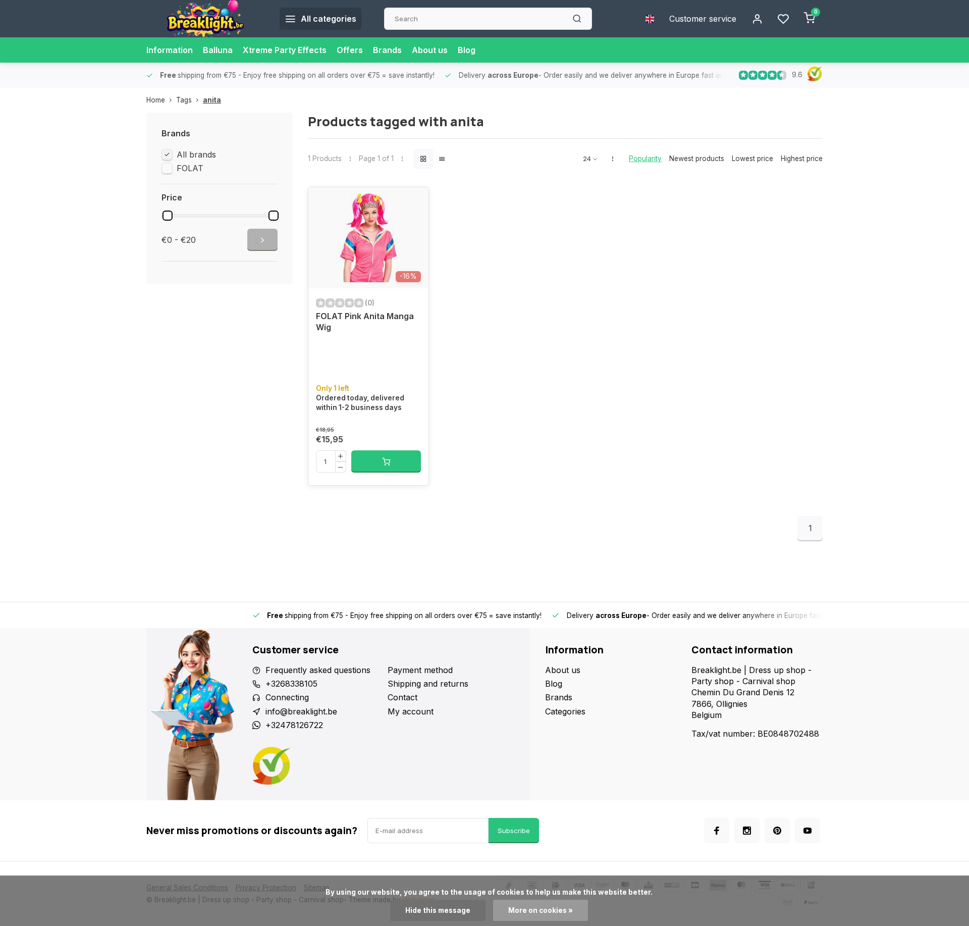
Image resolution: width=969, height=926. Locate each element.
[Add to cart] (386, 461)
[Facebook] (716, 830)
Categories (565, 711)
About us (430, 50)
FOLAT (190, 168)
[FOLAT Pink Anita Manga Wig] (368, 237)
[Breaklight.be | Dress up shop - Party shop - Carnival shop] (205, 18)
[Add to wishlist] (413, 202)
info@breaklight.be (301, 711)
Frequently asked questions (317, 670)
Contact (402, 697)
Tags (184, 100)
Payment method (420, 670)
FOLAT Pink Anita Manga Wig (365, 321)
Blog (466, 50)
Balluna (218, 50)
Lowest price (752, 159)
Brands (387, 50)
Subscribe (514, 831)
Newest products (696, 159)
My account (411, 711)
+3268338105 (291, 684)
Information (169, 50)
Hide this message (437, 910)
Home (155, 100)
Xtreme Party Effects (285, 50)
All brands (196, 154)
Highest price (802, 159)
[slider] (168, 216)
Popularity (645, 159)
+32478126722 (294, 725)
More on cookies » (540, 910)
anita (212, 100)
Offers (350, 50)
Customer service (702, 19)
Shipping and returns (428, 684)
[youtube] (807, 830)
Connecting (287, 697)
